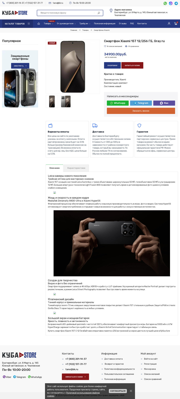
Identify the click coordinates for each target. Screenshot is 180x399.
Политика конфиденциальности (119, 369)
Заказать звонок (140, 111)
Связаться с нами (74, 377)
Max (166, 103)
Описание (54, 168)
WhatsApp (36, 377)
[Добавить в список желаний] (113, 46)
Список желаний (152, 374)
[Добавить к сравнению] (132, 46)
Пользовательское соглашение (119, 374)
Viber (8, 377)
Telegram (143, 103)
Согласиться (117, 391)
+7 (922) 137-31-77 (34, 3)
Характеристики (76, 168)
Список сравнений (152, 379)
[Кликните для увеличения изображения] (73, 67)
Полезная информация (115, 379)
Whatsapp (119, 103)
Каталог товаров (15, 24)
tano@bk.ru (58, 3)
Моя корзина (150, 369)
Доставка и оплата (113, 359)
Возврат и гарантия (114, 364)
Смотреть (19, 66)
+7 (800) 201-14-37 (15, 3)
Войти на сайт (151, 359)
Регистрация (150, 364)
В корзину (112, 65)
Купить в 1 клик (132, 65)
